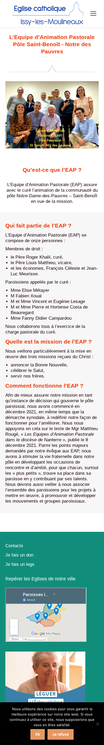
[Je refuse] (97, 723)
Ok (37, 734)
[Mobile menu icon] (93, 13)
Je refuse (60, 734)
